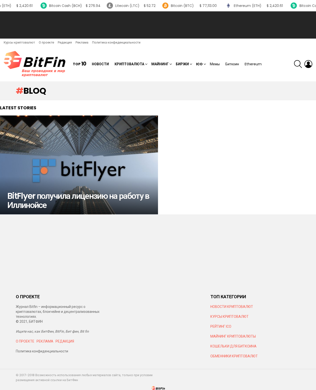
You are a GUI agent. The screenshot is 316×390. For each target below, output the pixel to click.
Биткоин (232, 64)
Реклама (82, 42)
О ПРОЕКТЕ (25, 341)
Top (79, 64)
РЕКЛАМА (45, 341)
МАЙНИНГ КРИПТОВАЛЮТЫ (233, 336)
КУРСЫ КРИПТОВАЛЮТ (229, 317)
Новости (100, 64)
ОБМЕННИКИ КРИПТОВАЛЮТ (234, 356)
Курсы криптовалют (19, 42)
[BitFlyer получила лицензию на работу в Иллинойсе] (79, 164)
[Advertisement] (158, 25)
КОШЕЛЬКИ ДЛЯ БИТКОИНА (233, 346)
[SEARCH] (298, 64)
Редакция (65, 42)
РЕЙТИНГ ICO (221, 326)
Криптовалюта (129, 64)
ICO (199, 64)
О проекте (46, 42)
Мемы (215, 64)
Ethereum (253, 64)
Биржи (182, 64)
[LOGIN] (308, 64)
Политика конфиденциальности (116, 42)
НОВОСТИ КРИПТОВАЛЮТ (231, 307)
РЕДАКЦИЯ (65, 341)
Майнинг (160, 64)
